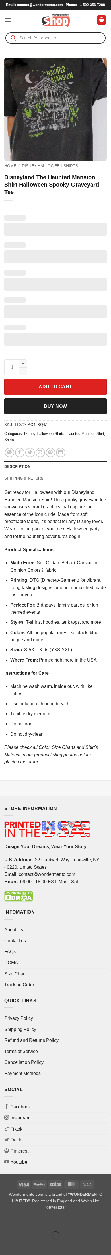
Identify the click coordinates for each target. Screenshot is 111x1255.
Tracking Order (19, 984)
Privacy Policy (18, 1018)
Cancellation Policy (24, 1062)
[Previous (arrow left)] (5, 1245)
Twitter (17, 1139)
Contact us (15, 940)
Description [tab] (17, 466)
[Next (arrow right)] (22, 1245)
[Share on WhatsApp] (9, 452)
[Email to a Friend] (40, 452)
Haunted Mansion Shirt (85, 433)
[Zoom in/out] (5, 1220)
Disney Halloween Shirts (50, 166)
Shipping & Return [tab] (23, 478)
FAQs (10, 951)
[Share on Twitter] (30, 452)
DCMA (11, 962)
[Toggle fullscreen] (22, 1220)
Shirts (9, 440)
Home (10, 166)
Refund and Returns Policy (31, 1040)
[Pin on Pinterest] (50, 452)
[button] (7, 20)
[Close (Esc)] (55, 1220)
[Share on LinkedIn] (60, 452)
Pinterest (19, 1151)
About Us (13, 929)
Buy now (55, 406)
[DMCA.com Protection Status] (18, 896)
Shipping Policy (20, 1029)
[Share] (38, 1220)
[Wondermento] (55, 20)
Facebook (21, 1106)
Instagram (20, 1117)
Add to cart (55, 386)
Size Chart (15, 973)
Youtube (19, 1162)
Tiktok (16, 1129)
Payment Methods (22, 1073)
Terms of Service (21, 1051)
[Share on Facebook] (19, 452)
